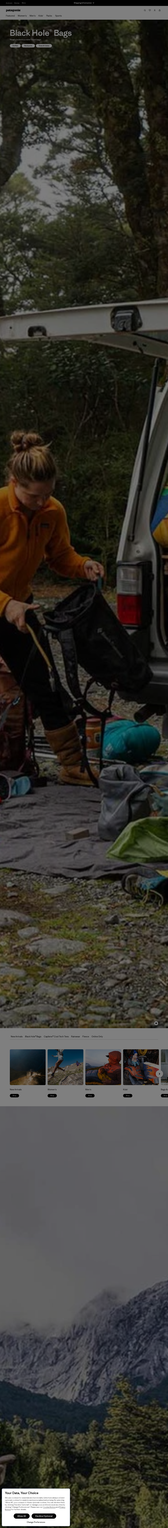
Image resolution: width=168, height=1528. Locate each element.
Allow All (21, 1516)
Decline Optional (44, 1516)
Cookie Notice (49, 1507)
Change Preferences (36, 1522)
